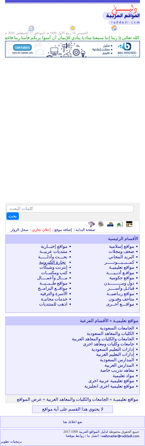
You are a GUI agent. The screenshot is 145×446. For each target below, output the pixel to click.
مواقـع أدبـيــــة (120, 272)
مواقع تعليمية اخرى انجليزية (109, 386)
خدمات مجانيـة (54, 298)
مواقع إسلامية (121, 246)
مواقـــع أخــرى (120, 304)
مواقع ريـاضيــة (120, 293)
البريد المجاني (121, 256)
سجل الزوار (19, 230)
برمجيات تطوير (11, 441)
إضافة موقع (63, 230)
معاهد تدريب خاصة (117, 370)
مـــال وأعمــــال (52, 277)
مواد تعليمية (123, 375)
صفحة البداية (85, 230)
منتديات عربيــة (53, 251)
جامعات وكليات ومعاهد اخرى (108, 343)
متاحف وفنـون (121, 298)
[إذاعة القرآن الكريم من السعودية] (101, 224)
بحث (12, 215)
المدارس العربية (119, 365)
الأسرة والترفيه (53, 293)
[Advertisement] (72, 130)
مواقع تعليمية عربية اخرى (111, 380)
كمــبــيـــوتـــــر (119, 262)
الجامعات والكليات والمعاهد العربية (103, 338)
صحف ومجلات (121, 251)
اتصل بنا (93, 436)
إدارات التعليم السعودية (112, 349)
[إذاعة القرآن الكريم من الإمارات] (92, 224)
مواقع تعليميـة (121, 267)
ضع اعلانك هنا (72, 422)
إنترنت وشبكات (53, 267)
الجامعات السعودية (117, 328)
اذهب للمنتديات (53, 304)
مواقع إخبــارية (54, 246)
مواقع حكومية (121, 277)
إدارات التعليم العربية (115, 354)
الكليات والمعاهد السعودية (110, 333)
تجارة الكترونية (52, 262)
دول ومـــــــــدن (119, 283)
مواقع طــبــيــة (53, 283)
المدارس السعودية (117, 359)
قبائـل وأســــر (121, 288)
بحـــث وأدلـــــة (52, 256)
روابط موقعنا (75, 436)
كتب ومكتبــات (54, 272)
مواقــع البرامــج (52, 288)
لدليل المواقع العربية (94, 432)
